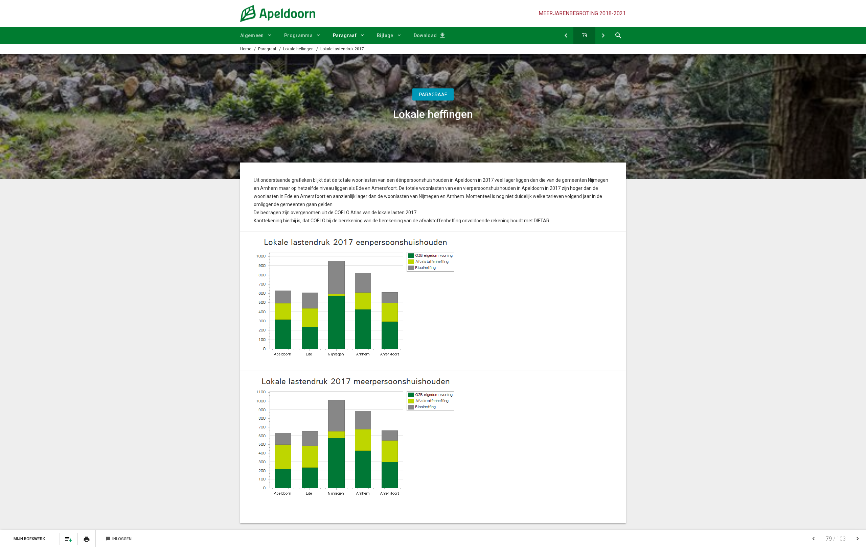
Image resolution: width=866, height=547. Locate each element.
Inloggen (119, 539)
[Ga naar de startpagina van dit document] (277, 13)
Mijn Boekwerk (30, 539)
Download (425, 35)
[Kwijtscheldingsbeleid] (603, 35)
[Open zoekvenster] (618, 35)
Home (245, 49)
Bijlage (385, 35)
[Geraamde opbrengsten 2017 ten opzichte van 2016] (565, 35)
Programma (298, 35)
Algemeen (252, 35)
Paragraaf (345, 35)
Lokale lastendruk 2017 (342, 49)
